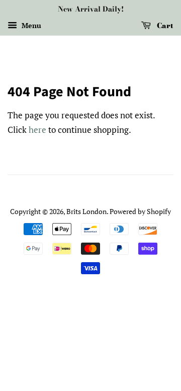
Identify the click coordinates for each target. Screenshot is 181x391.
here (37, 129)
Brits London (86, 211)
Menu (30, 25)
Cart (164, 25)
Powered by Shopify (140, 211)
